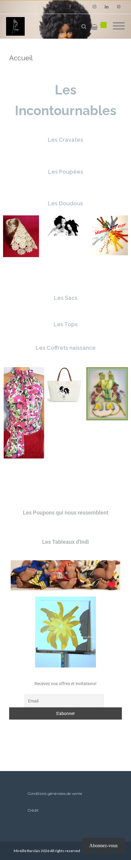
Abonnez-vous (103, 845)
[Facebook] (70, 7)
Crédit (33, 810)
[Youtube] (82, 7)
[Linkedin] (107, 7)
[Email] (119, 7)
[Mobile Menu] (119, 26)
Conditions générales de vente (54, 793)
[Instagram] (94, 7)
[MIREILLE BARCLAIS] (17, 26)
